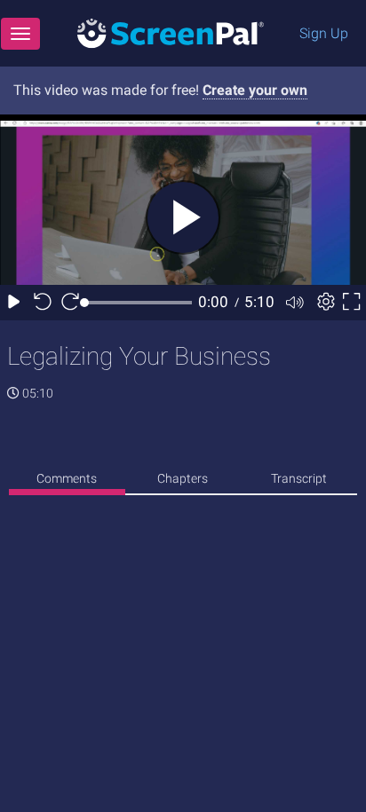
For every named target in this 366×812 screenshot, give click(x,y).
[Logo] (170, 32)
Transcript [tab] (299, 478)
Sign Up (323, 33)
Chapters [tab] (182, 478)
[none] (67, 481)
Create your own (255, 90)
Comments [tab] (66, 478)
